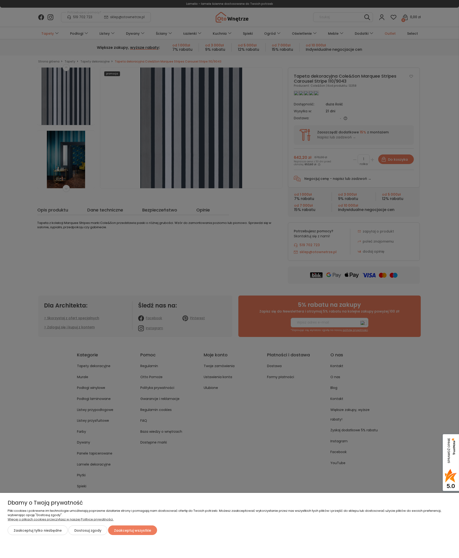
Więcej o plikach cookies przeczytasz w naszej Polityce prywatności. (61, 519)
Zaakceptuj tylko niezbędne (38, 530)
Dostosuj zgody (87, 530)
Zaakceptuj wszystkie (132, 530)
